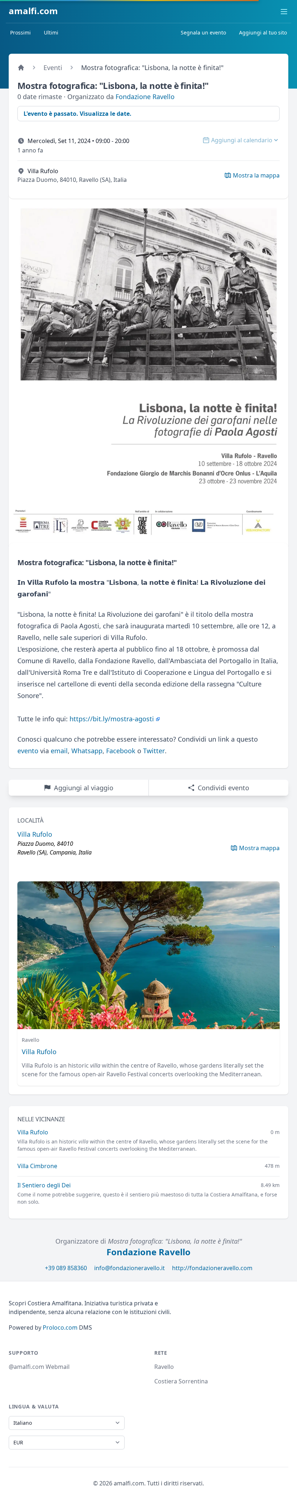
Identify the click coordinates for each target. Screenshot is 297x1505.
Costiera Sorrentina (181, 1381)
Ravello (164, 1367)
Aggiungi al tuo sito (263, 32)
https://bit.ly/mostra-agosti (112, 718)
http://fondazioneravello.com (212, 1268)
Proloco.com (60, 1327)
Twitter (154, 750)
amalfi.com (33, 11)
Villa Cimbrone (37, 1166)
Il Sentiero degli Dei (44, 1185)
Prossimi (20, 32)
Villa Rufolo (39, 1051)
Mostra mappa (259, 848)
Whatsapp (87, 750)
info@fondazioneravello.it (129, 1268)
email (59, 750)
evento (27, 750)
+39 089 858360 (66, 1268)
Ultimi (51, 32)
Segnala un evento (203, 32)
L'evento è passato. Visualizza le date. (77, 114)
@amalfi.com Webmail (39, 1367)
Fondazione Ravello (145, 96)
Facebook (120, 750)
